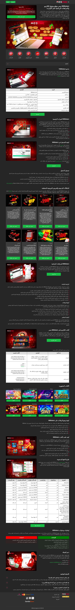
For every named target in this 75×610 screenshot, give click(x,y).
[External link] (29, 601)
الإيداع (63, 462)
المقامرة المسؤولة (55, 597)
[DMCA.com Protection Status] (65, 596)
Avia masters (9, 183)
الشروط (57, 599)
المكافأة (10, 191)
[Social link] (33, 598)
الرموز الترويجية (59, 161)
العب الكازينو (53, 340)
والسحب (60, 462)
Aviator (22, 366)
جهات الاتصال (56, 594)
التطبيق (58, 76)
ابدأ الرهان (54, 274)
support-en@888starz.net (55, 562)
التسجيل (12, 2)
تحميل (8, 2)
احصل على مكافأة (21, 16)
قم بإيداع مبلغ (37, 525)
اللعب (61, 400)
